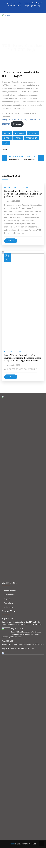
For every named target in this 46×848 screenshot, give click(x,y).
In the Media (12, 187)
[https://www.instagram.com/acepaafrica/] (23, 10)
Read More (10, 241)
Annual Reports (10, 590)
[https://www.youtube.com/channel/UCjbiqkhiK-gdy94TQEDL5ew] (26, 10)
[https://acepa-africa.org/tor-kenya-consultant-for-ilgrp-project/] (18, 149)
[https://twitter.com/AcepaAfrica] (18, 10)
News (26, 187)
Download (17, 124)
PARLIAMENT (31, 138)
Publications (13, 352)
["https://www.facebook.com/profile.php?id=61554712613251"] (21, 10)
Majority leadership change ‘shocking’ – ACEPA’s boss (23, 644)
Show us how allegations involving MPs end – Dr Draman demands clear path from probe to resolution (23, 194)
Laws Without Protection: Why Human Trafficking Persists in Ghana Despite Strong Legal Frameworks (22, 358)
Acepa (12, 844)
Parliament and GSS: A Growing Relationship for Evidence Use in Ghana (16, 158)
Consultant (19, 133)
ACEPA (7, 133)
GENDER (32, 133)
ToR (5, 143)
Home (7, 54)
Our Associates (9, 595)
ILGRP (6, 138)
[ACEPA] (6, 15)
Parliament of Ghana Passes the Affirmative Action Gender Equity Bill (34, 158)
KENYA (17, 138)
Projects (7, 599)
